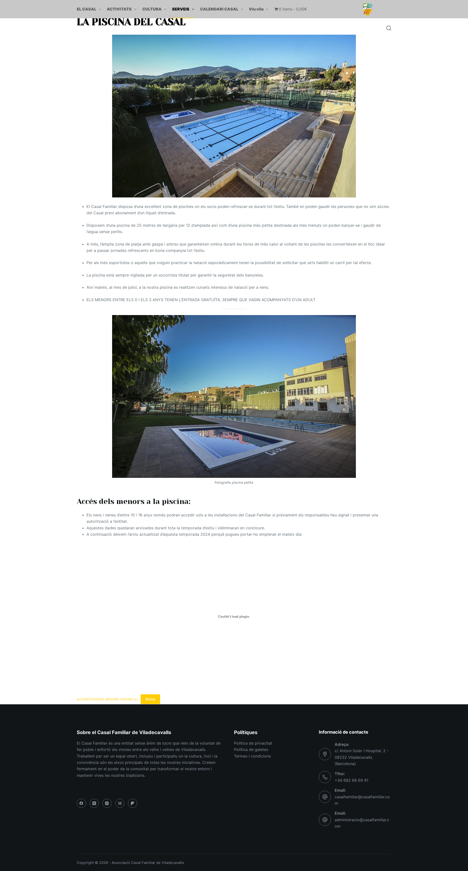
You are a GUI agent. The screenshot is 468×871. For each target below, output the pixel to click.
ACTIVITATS (119, 9)
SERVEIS (180, 9)
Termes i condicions (252, 756)
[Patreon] (132, 803)
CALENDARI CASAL (219, 9)
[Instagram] (107, 803)
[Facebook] (81, 803)
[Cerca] (388, 28)
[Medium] (120, 803)
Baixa (150, 699)
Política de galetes (251, 749)
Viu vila (256, 9)
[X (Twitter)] (94, 803)
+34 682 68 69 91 (351, 780)
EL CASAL (86, 9)
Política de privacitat (253, 743)
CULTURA (152, 9)
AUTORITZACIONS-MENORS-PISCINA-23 (107, 699)
